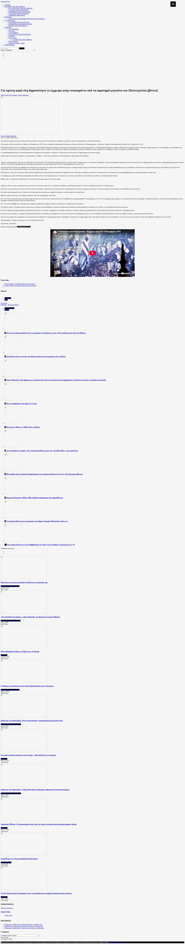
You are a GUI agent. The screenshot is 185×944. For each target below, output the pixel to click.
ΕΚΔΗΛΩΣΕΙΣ (13, 41)
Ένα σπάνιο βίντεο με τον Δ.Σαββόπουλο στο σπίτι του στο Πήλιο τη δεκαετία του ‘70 (41, 545)
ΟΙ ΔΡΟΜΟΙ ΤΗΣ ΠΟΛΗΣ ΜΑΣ (18, 22)
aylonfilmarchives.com (24, 227)
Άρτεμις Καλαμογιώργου (8, 136)
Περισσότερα (121, 942)
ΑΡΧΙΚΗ (8, 5)
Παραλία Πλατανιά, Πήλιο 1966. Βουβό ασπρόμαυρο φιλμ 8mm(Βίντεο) (34, 498)
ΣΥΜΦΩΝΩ (113, 942)
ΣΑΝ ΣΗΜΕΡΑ (13, 33)
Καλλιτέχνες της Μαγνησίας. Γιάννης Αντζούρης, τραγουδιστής (24, 926)
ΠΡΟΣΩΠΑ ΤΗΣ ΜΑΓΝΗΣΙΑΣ (15, 6)
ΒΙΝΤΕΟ (4, 305)
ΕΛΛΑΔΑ (11, 31)
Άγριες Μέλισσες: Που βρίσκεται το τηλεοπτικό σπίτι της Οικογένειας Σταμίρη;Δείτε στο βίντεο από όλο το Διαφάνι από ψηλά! (56, 380)
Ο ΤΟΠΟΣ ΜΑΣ (10, 20)
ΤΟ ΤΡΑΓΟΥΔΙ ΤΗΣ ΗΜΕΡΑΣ (22, 39)
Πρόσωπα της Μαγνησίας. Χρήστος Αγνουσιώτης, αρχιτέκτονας (24, 928)
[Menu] (173, 4)
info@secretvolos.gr (7, 908)
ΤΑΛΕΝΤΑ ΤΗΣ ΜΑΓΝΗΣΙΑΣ (18, 10)
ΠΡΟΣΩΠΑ (8, 17)
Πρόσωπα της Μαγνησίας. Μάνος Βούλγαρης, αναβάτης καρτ (23, 924)
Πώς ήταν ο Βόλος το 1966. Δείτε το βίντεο (23, 427)
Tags (6, 300)
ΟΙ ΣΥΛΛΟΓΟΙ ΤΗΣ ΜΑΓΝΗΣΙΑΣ (19, 34)
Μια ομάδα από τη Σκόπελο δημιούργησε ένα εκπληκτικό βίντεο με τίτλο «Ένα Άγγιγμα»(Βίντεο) (44, 474)
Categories (8, 298)
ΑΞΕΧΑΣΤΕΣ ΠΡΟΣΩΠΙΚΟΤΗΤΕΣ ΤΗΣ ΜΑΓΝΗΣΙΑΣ (26, 19)
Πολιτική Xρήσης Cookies (16, 43)
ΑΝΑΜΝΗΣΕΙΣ (13, 29)
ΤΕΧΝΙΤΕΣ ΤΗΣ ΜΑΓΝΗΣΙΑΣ (18, 13)
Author (7, 310)
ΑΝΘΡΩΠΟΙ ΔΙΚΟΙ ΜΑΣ (16, 15)
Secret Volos (5, 912)
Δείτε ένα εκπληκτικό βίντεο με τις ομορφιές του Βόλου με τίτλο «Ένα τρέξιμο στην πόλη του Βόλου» (46, 333)
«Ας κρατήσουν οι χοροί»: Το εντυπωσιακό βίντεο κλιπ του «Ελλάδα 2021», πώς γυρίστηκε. (42, 451)
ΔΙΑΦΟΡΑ (8, 27)
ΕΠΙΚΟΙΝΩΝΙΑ (10, 45)
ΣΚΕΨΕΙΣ (11, 36)
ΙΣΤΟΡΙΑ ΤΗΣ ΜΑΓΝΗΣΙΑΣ (17, 26)
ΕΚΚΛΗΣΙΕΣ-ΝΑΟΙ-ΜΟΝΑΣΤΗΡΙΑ (20, 24)
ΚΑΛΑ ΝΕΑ (12, 38)
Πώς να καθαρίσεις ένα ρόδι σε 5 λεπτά (21, 404)
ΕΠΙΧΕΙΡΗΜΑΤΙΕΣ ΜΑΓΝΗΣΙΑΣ (19, 12)
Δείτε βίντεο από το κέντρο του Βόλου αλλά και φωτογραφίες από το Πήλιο (36, 356)
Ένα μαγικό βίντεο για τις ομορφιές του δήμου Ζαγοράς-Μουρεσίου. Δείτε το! (37, 521)
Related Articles (9, 308)
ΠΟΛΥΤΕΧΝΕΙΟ (13, 305)
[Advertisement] (92, 73)
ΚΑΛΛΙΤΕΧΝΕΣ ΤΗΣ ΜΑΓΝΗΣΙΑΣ (20, 8)
